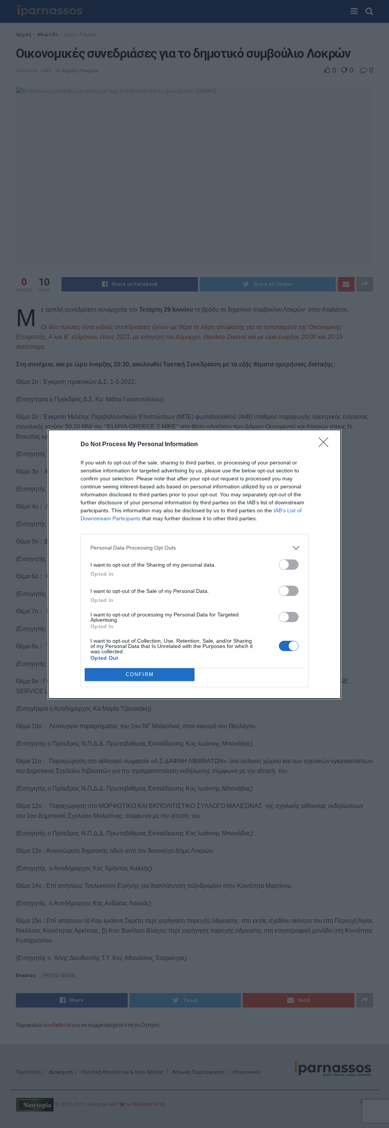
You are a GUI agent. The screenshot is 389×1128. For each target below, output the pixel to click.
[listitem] (194, 548)
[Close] (326, 444)
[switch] (289, 564)
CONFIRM (140, 674)
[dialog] (194, 564)
